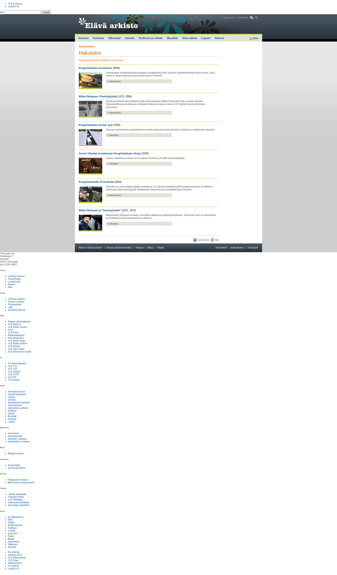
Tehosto (12, 547)
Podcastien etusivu (18, 479)
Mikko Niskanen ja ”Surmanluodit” (100, 210)
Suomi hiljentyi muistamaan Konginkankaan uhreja (110, 153)
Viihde (11, 413)
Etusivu (84, 38)
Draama (12, 419)
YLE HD (12, 377)
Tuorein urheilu (16, 301)
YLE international (17, 557)
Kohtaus (12, 528)
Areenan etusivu (16, 391)
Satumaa (12, 544)
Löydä (46, 12)
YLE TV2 (12, 369)
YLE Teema (14, 371)
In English (253, 247)
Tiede (11, 536)
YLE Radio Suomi (17, 327)
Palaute (140, 247)
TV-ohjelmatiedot (17, 363)
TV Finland (13, 380)
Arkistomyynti (15, 563)
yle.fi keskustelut (16, 468)
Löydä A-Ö (13, 6)
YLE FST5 (13, 374)
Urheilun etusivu (16, 299)
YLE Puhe (13, 332)
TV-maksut (13, 565)
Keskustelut (14, 465)
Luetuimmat (14, 281)
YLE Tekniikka (15, 499)
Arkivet (219, 38)
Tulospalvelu (14, 304)
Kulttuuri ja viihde (151, 38)
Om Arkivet (221, 247)
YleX (10, 329)
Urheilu (130, 38)
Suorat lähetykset (17, 394)
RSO (10, 519)
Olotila (11, 522)
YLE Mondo (14, 346)
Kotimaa (98, 38)
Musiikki (172, 38)
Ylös (217, 240)
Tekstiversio (228, 17)
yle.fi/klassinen (15, 517)
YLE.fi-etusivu (15, 3)
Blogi (150, 247)
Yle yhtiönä (14, 552)
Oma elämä (189, 38)
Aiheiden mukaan (17, 438)
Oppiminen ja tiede (18, 408)
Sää (10, 287)
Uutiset (11, 397)
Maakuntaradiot (16, 335)
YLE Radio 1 (14, 324)
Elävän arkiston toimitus (119, 247)
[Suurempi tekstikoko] (251, 17)
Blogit (11, 539)
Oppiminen (14, 541)
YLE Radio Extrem (17, 343)
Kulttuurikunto (15, 525)
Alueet (11, 284)
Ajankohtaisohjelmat (18, 402)
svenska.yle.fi (15, 555)
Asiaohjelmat (15, 405)
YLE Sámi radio (16, 349)
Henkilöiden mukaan (19, 441)
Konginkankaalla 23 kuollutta (96, 181)
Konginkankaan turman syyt (96, 124)
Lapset (205, 38)
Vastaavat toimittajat (18, 502)
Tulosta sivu (203, 240)
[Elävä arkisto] (119, 24)
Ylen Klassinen (16, 338)
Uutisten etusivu (16, 276)
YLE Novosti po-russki (19, 351)
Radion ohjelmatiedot (19, 321)
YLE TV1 (12, 366)
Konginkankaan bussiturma (95, 68)
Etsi (2, 12)
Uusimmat (13, 433)
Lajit (10, 307)
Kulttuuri (12, 410)
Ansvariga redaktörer (19, 505)
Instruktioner (237, 247)
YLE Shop (13, 560)
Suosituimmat (15, 436)
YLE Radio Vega (16, 340)
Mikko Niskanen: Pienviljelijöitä (98, 96)
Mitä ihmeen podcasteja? (21, 482)
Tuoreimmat (14, 279)
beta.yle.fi (13, 533)
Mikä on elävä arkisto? (91, 247)
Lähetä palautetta (17, 494)
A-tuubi (11, 530)
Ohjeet (160, 247)
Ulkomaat (114, 38)
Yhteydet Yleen (16, 497)
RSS (255, 38)
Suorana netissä (16, 310)
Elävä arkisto (86, 46)
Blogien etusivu (16, 453)
